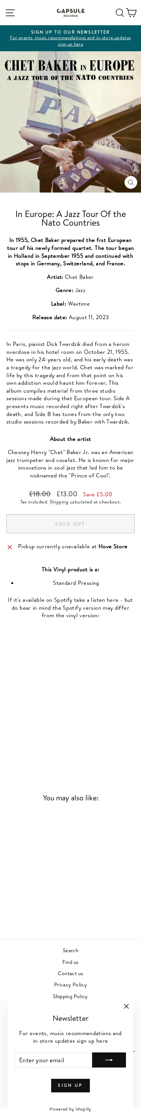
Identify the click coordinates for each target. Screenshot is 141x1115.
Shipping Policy (70, 996)
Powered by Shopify (70, 1109)
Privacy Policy (70, 984)
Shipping (59, 502)
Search (70, 950)
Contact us (70, 973)
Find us (70, 961)
